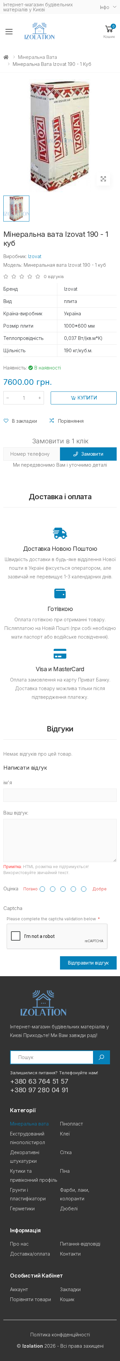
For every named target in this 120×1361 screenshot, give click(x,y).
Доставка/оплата (30, 1254)
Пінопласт (71, 1124)
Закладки (70, 1289)
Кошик (67, 1299)
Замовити (92, 454)
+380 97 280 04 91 (39, 1090)
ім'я (7, 782)
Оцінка (10, 888)
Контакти (70, 1254)
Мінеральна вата (37, 57)
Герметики (22, 1208)
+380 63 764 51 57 (39, 1081)
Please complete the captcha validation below (51, 918)
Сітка (66, 1152)
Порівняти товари (30, 1299)
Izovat (34, 256)
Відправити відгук (88, 963)
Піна (65, 1171)
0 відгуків (54, 276)
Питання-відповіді (80, 1244)
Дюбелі (69, 1208)
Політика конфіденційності (60, 1334)
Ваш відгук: (15, 813)
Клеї (65, 1133)
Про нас (19, 1244)
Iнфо (104, 7)
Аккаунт (19, 1289)
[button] (109, 31)
